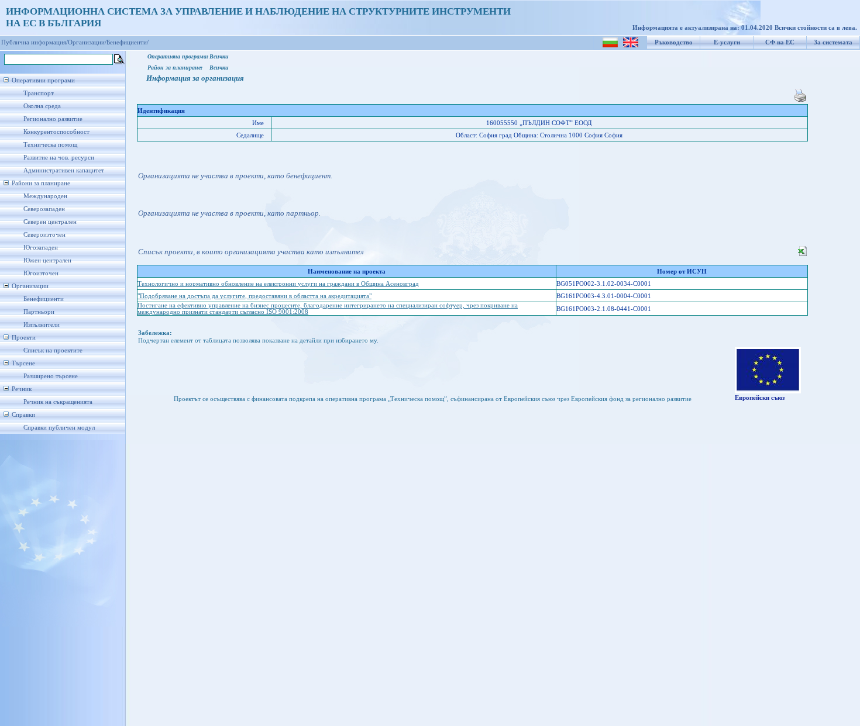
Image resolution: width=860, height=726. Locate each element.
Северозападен (44, 209)
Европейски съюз (760, 398)
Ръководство (674, 42)
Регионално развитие (52, 119)
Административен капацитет (63, 170)
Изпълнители (41, 324)
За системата (833, 42)
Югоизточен (41, 273)
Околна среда (42, 106)
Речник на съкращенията (57, 402)
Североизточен (44, 234)
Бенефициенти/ (127, 42)
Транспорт (38, 93)
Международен (45, 196)
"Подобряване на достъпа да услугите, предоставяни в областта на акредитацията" (254, 296)
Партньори (38, 312)
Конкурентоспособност (56, 132)
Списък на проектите (52, 350)
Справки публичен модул (59, 427)
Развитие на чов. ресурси (58, 157)
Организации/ (87, 42)
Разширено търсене (50, 376)
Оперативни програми (43, 80)
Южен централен (47, 260)
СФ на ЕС (779, 42)
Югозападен (40, 247)
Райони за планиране (41, 183)
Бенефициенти (43, 299)
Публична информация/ (34, 42)
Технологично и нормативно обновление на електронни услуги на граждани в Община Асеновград (278, 284)
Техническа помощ (50, 144)
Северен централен (50, 222)
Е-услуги (727, 42)
